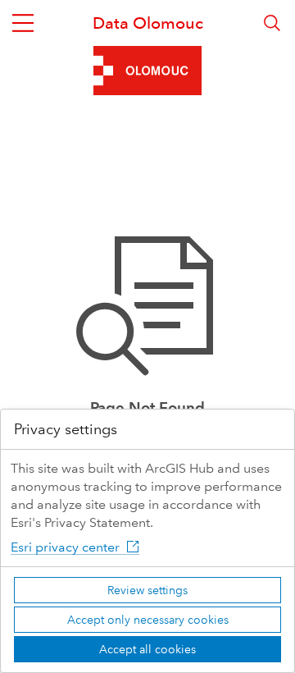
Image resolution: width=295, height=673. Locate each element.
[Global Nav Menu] (23, 23)
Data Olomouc (148, 23)
